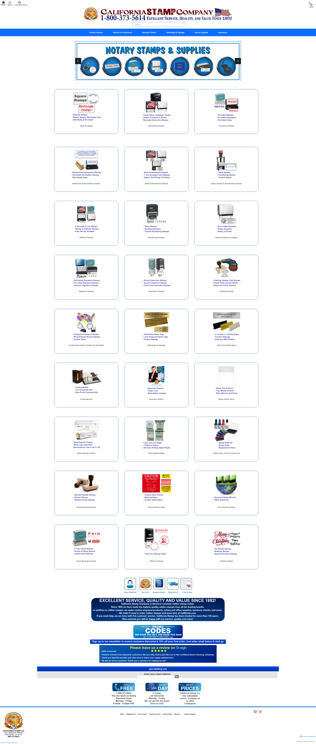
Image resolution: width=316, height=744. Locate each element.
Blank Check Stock (226, 399)
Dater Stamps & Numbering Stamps (226, 184)
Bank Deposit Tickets (86, 453)
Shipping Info (173, 592)
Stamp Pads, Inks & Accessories (226, 453)
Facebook (255, 712)
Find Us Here (187, 592)
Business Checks (149, 32)
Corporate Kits (86, 399)
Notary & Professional (122, 32)
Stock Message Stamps (86, 561)
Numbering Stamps (156, 238)
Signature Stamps (86, 291)
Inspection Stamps (156, 291)
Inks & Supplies (201, 32)
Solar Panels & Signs (156, 507)
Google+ (260, 712)
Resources (222, 32)
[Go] (177, 676)
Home (122, 714)
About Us (177, 714)
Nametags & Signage (175, 32)
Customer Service (155, 714)
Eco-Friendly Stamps (226, 507)
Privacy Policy (167, 714)
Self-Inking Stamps (156, 126)
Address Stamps (86, 237)
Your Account (142, 714)
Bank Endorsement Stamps (156, 184)
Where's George (156, 561)
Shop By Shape (86, 126)
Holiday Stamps (226, 561)
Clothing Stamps (226, 291)
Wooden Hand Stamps (86, 507)
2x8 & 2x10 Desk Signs (226, 345)
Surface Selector (190, 714)
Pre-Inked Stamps (226, 126)
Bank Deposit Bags (156, 453)
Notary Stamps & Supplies (226, 238)
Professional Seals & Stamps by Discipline (86, 345)
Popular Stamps (96, 32)
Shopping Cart (131, 714)
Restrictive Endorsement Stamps (86, 184)
